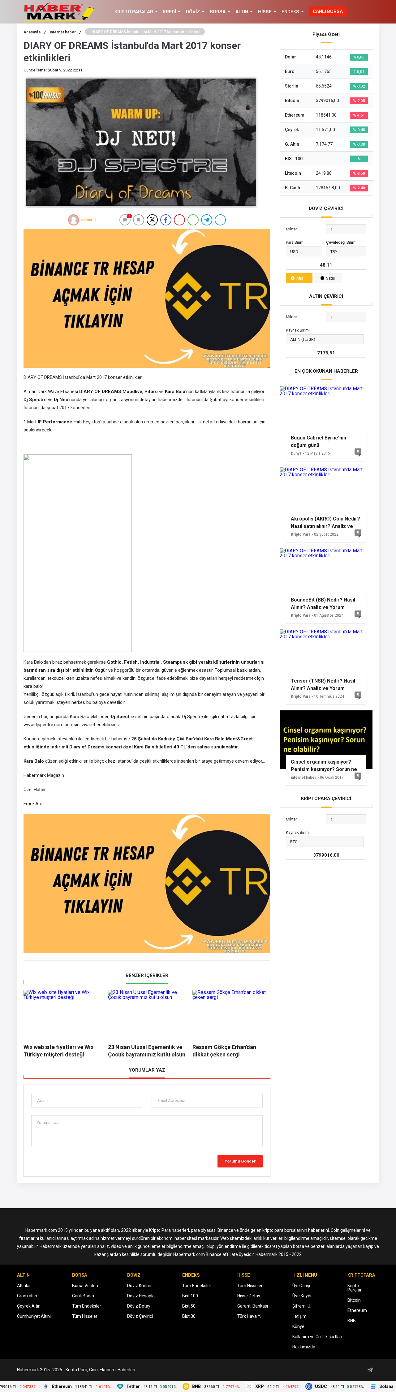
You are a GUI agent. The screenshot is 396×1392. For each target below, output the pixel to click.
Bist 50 (189, 1306)
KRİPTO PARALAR (133, 12)
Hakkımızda (303, 1347)
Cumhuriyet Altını (34, 1316)
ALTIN (241, 12)
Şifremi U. (301, 1306)
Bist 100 (190, 1296)
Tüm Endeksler (86, 1306)
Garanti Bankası (252, 1306)
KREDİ (169, 12)
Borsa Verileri (85, 1285)
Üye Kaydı (301, 1296)
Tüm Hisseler (84, 1316)
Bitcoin (354, 1300)
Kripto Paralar (354, 1287)
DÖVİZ (193, 12)
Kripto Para (300, 534)
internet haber (303, 777)
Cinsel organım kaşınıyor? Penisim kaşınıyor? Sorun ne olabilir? (324, 766)
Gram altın (27, 1296)
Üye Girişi (301, 1285)
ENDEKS (290, 12)
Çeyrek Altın (29, 1306)
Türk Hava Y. (249, 1316)
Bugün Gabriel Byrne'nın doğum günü (318, 441)
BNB (351, 1320)
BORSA (218, 12)
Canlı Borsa (83, 1296)
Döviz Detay (138, 1306)
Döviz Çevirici (140, 1316)
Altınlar (24, 1285)
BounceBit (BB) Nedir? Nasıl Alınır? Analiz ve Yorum (323, 603)
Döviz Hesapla (141, 1296)
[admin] (73, 219)
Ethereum (357, 1310)
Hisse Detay (248, 1296)
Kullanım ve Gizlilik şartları (317, 1336)
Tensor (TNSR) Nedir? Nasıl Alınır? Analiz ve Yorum (323, 684)
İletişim (299, 1316)
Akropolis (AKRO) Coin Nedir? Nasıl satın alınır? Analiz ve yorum (325, 522)
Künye (298, 1326)
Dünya (296, 453)
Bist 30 (189, 1316)
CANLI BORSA (328, 11)
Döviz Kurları (139, 1285)
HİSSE (265, 12)
